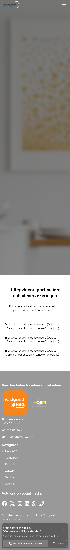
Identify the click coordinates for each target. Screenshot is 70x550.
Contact (10, 483)
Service (9, 477)
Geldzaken (11, 457)
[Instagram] (20, 504)
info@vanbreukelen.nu (20, 436)
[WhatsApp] (34, 504)
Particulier (11, 464)
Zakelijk (9, 470)
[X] (12, 504)
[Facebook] (4, 504)
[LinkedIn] (27, 504)
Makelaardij (12, 451)
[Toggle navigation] (64, 4)
